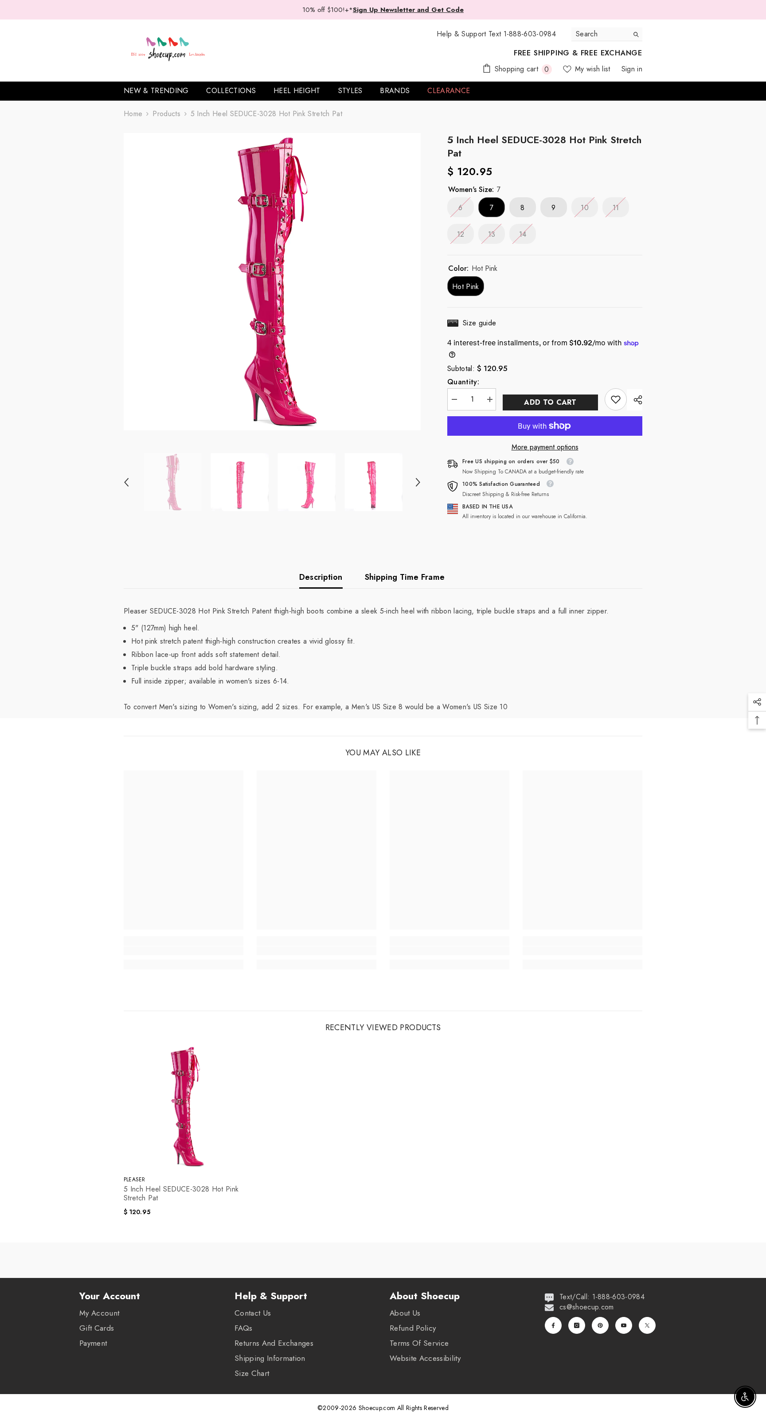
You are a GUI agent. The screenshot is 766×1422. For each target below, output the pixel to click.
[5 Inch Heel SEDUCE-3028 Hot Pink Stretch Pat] (185, 1106)
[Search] (606, 34)
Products (166, 113)
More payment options (545, 447)
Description (321, 577)
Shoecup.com (378, 1407)
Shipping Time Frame (405, 577)
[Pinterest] (600, 1325)
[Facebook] (553, 1325)
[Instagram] (576, 1325)
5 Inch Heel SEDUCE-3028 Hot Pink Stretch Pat (181, 1194)
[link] (616, 399)
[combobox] (600, 34)
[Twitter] (647, 1325)
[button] (126, 482)
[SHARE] (634, 399)
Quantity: (463, 382)
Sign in (631, 69)
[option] (272, 281)
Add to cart (550, 402)
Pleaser (134, 1180)
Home (133, 113)
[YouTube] (623, 1325)
